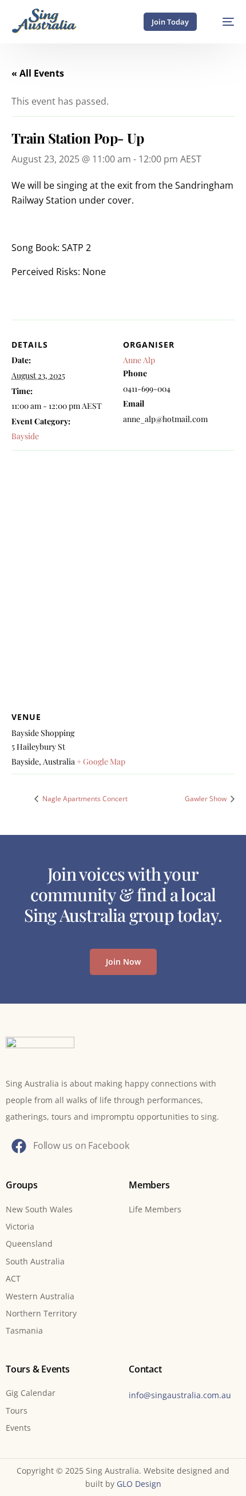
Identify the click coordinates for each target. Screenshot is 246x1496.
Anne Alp (139, 360)
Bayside (25, 436)
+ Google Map (101, 761)
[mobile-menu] (222, 21)
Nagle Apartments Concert (84, 798)
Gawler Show (206, 798)
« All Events (37, 73)
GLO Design (139, 1483)
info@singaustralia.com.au (180, 1395)
